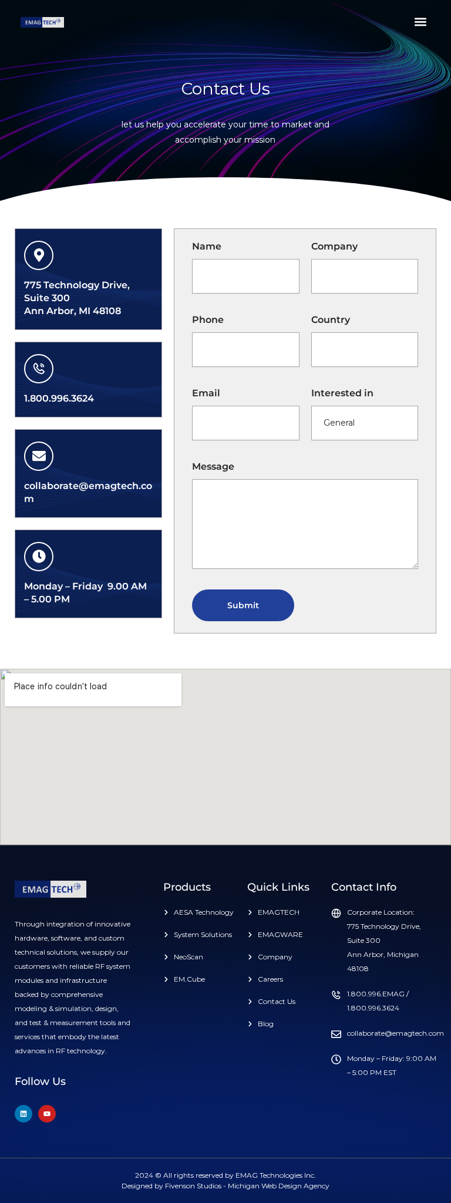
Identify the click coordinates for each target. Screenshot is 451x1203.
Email (206, 393)
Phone (208, 319)
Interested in (342, 393)
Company (334, 246)
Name (206, 246)
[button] (420, 21)
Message (213, 466)
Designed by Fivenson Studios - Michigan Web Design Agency (225, 1185)
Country (330, 319)
